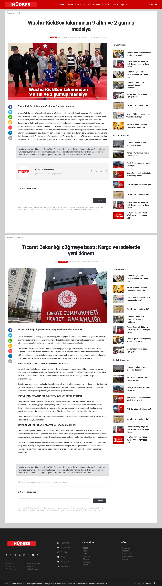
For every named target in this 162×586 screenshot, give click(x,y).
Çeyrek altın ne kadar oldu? (137, 105)
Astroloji (125, 559)
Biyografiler (126, 554)
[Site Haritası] (34, 555)
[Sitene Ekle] (38, 555)
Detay (137, 583)
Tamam (147, 583)
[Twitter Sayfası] (12, 555)
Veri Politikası (11, 569)
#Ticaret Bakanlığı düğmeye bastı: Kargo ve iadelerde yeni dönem (43, 482)
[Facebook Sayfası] (7, 555)
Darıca (78, 4)
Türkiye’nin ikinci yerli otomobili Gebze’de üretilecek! (135, 85)
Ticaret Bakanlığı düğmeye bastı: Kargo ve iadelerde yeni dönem (138, 64)
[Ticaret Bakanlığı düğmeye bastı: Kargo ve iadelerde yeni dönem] (57, 295)
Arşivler (64, 557)
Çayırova (87, 4)
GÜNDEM (19, 237)
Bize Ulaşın (64, 566)
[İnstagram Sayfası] (16, 555)
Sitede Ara (126, 548)
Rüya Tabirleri (127, 556)
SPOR (115, 4)
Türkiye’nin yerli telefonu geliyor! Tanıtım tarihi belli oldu (137, 74)
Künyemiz (65, 562)
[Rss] (29, 555)
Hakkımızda (10, 563)
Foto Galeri (65, 543)
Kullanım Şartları (33, 563)
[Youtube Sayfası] (21, 555)
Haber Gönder (32, 569)
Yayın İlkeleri (11, 566)
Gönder (100, 200)
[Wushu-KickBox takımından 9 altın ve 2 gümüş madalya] (57, 71)
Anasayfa (10, 13)
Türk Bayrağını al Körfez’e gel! (138, 184)
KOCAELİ (106, 4)
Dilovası (96, 4)
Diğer (122, 4)
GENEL (62, 4)
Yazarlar (63, 552)
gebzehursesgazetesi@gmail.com (48, 174)
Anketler (125, 551)
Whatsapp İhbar (33, 566)
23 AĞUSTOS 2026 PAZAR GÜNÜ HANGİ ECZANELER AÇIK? (136, 215)
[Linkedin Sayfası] (25, 555)
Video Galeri (65, 548)
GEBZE (70, 4)
